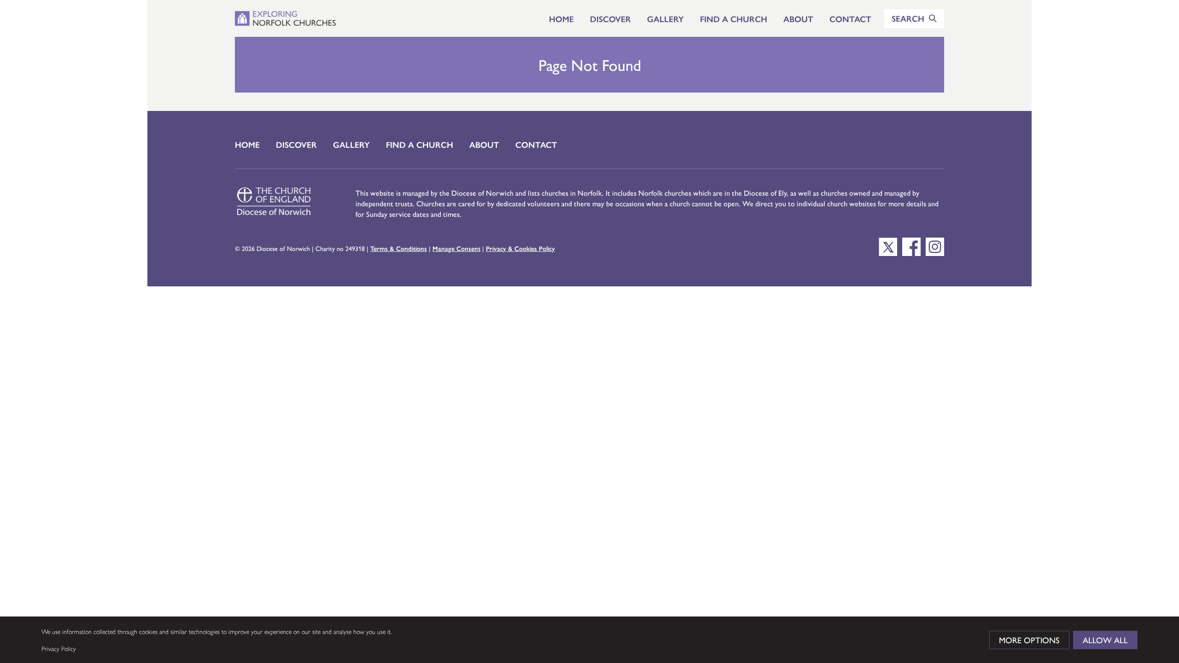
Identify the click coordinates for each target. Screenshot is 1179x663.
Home (561, 18)
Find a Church (733, 18)
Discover (610, 18)
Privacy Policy (58, 648)
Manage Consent (456, 248)
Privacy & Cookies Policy (520, 248)
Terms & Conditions (398, 248)
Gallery (665, 18)
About (798, 18)
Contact (850, 18)
